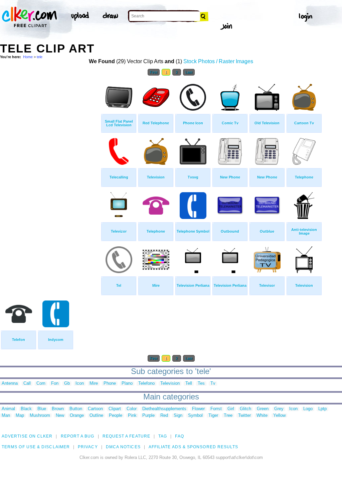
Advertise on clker (27, 436)
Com (40, 383)
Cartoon (95, 409)
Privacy (88, 447)
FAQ (179, 436)
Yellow (279, 415)
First (153, 72)
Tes (201, 383)
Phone (110, 383)
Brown (58, 409)
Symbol (195, 415)
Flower (198, 409)
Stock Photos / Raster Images (218, 61)
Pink (132, 415)
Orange (77, 415)
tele (39, 57)
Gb (67, 383)
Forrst (216, 409)
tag (162, 436)
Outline (96, 415)
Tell (188, 383)
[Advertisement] (50, 180)
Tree (228, 415)
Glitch (245, 409)
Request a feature (126, 436)
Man (6, 415)
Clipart (115, 409)
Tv (212, 383)
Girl (230, 409)
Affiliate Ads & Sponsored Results (193, 447)
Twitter (244, 415)
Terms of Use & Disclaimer (36, 447)
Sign (178, 415)
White (262, 415)
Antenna (10, 383)
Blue (41, 409)
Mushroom (40, 415)
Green (263, 409)
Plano (127, 383)
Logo (308, 409)
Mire (94, 383)
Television (170, 383)
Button (75, 409)
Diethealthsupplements (164, 409)
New (60, 415)
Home (28, 57)
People (115, 415)
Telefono (146, 383)
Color (132, 409)
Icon (79, 383)
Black (26, 409)
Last (188, 72)
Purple (148, 415)
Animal (8, 409)
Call (27, 383)
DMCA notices (123, 447)
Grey (279, 409)
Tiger (213, 415)
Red (164, 415)
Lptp (322, 409)
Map (20, 415)
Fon (54, 383)
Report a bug (78, 436)
